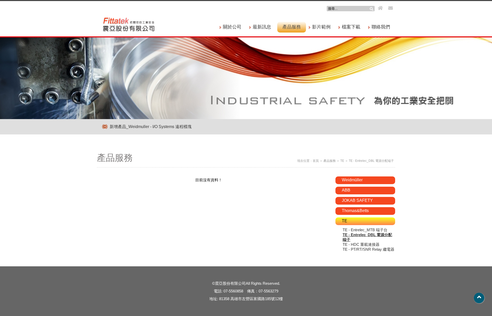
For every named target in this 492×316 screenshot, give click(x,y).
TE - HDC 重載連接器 (361, 244)
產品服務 (291, 26)
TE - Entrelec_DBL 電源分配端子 (371, 161)
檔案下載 (351, 26)
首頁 (316, 161)
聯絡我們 (381, 26)
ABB (346, 190)
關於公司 (232, 26)
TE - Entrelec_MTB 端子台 (365, 230)
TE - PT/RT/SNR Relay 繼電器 (368, 249)
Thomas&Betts (355, 210)
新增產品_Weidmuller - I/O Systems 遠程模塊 (151, 126)
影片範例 (321, 26)
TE (342, 161)
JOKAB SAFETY (357, 200)
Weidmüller (352, 180)
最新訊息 (262, 26)
